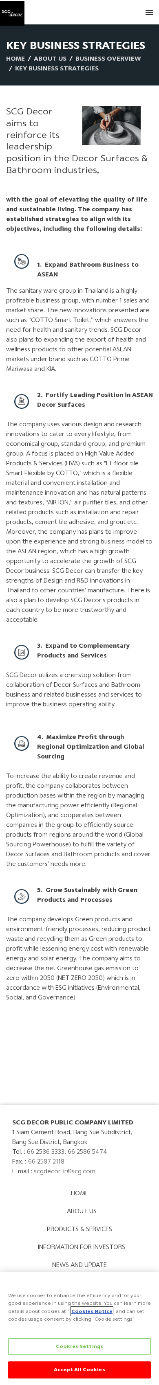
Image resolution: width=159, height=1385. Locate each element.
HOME (79, 1193)
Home (15, 59)
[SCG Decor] (12, 12)
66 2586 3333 (45, 1151)
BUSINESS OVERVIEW (108, 59)
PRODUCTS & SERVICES (79, 1229)
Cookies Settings (79, 1346)
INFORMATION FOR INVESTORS (81, 1247)
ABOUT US (50, 59)
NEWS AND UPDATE (79, 1265)
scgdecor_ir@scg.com (64, 1171)
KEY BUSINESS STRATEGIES (57, 68)
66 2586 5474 (87, 1151)
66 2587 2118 (46, 1161)
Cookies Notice (92, 1311)
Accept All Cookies (79, 1369)
